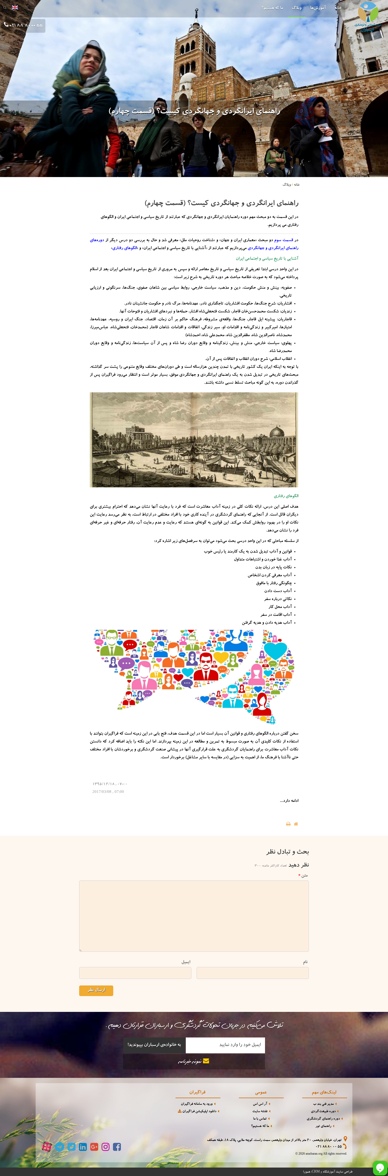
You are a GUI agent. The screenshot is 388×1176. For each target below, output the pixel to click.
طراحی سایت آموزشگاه (337, 1172)
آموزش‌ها (318, 8)
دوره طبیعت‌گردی (323, 1112)
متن (304, 875)
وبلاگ (296, 8)
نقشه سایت (259, 1112)
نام (305, 962)
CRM (316, 1171)
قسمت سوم (283, 240)
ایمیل (185, 962)
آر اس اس (260, 1104)
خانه (337, 8)
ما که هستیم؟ (272, 8)
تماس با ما (260, 1119)
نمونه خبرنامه (191, 1062)
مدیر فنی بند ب (323, 1104)
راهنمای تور (323, 1127)
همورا (306, 1172)
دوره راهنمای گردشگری (323, 1119)
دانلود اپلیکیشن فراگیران (199, 1112)
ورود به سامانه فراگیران (196, 1104)
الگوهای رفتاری (124, 248)
